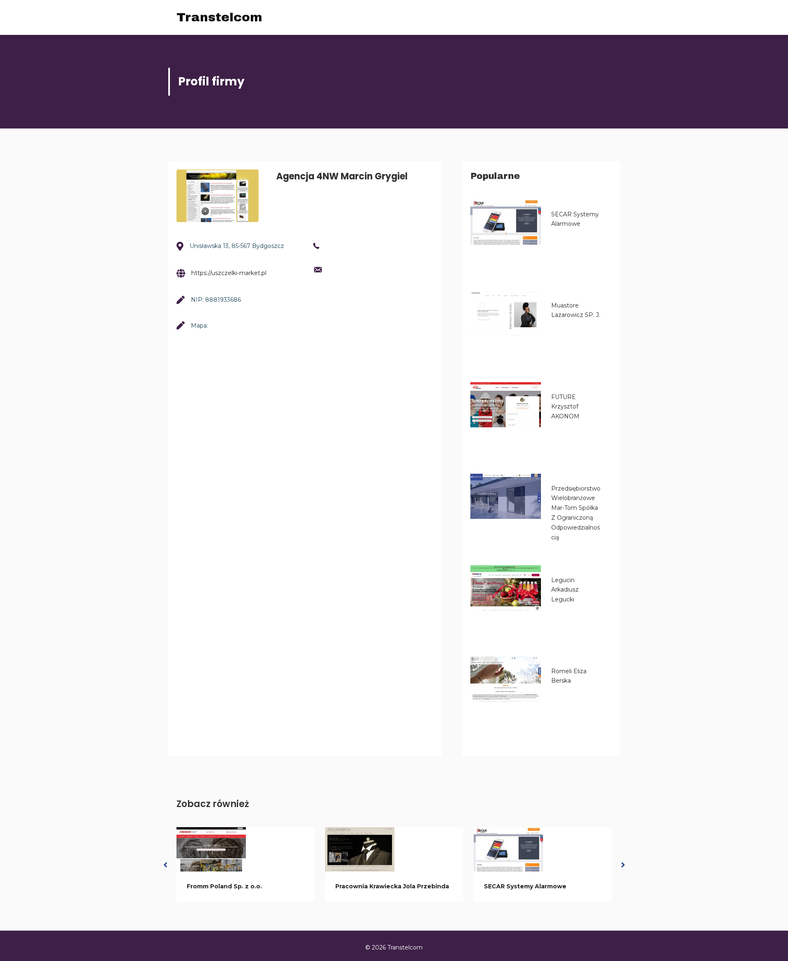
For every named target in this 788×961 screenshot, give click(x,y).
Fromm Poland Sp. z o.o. (224, 886)
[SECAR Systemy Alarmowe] (505, 222)
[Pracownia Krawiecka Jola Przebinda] (359, 849)
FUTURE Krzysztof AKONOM (565, 406)
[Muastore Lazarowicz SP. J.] (505, 313)
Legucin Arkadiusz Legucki (565, 589)
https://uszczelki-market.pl (228, 273)
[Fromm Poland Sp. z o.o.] (211, 849)
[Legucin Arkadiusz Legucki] (505, 587)
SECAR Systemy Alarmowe (525, 886)
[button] (165, 865)
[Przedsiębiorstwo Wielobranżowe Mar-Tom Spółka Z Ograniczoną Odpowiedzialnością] (505, 496)
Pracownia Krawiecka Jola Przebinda (392, 886)
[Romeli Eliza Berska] (505, 679)
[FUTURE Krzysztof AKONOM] (505, 404)
